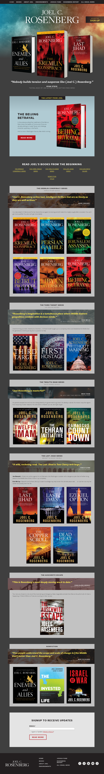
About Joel (28, 2)
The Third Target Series (35, 170)
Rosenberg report (61, 761)
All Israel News (88, 2)
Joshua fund (62, 758)
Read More (26, 137)
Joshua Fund (55, 2)
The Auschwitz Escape (84, 170)
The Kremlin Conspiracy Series (19, 170)
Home (12, 2)
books (41, 761)
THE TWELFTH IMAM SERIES (52, 170)
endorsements (45, 766)
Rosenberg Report (71, 2)
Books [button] (19, 2)
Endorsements (42, 2)
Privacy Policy (48, 732)
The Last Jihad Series (68, 170)
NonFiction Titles (52, 177)
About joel (43, 764)
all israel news (63, 765)
